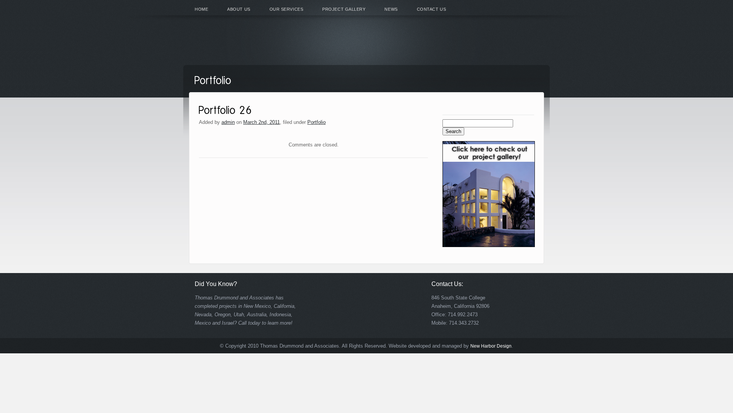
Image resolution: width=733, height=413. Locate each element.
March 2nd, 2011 (261, 122)
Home (201, 9)
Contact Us (431, 9)
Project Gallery (343, 9)
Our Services (287, 9)
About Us (238, 9)
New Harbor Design (491, 346)
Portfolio (316, 122)
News (390, 9)
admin (228, 122)
